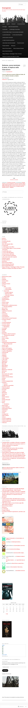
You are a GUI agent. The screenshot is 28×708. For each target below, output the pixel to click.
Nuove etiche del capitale (7, 374)
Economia (4, 332)
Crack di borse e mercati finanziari (9, 318)
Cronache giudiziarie (6, 322)
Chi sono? (13, 23)
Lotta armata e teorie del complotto (8, 42)
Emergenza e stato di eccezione (8, 333)
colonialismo (6, 404)
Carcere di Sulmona (10, 183)
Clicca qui (5, 670)
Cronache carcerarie (14, 179)
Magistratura (4, 361)
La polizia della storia (6, 34)
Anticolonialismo (5, 299)
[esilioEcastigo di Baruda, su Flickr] (7, 637)
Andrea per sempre (6, 283)
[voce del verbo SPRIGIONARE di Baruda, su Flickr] (10, 686)
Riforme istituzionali (8, 343)
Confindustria (5, 315)
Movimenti (4, 371)
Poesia (3, 379)
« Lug (7, 613)
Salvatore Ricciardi (6, 399)
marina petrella (8, 289)
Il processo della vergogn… (19, 552)
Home (3, 23)
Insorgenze (6, 8)
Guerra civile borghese (7, 348)
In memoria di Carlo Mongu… (14, 549)
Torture (3, 412)
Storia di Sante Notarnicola (7, 51)
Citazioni (4, 312)
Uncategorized (5, 414)
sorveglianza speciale (19, 186)
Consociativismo (5, 316)
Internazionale (5, 352)
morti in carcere (15, 185)
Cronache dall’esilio (21, 23)
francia (3, 339)
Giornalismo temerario (20, 570)
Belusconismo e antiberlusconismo (9, 305)
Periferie (4, 378)
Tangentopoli (5, 409)
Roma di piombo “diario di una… (17, 567)
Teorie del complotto (9, 295)
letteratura (4, 355)
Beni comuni (4, 308)
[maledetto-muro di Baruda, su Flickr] (10, 483)
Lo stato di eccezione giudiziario (8, 40)
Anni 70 (3, 285)
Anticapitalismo (5, 298)
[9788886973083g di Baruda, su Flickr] (7, 533)
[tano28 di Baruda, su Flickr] (10, 233)
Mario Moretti (5, 365)
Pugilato (4, 391)
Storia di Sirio (5, 405)
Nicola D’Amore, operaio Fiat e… (18, 563)
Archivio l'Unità (5, 302)
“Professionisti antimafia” (9, 335)
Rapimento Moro (8, 293)
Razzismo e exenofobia (8, 385)
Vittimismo (4, 422)
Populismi (4, 382)
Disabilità (4, 329)
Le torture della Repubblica (17, 34)
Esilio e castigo (5, 338)
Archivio (8, 23)
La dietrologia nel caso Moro (14, 29)
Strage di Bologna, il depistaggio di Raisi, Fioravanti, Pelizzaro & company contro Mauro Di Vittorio (12, 55)
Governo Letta (5, 345)
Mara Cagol (4, 362)
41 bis (5, 321)
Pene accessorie (22, 185)
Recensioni (13, 45)
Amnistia (4, 282)
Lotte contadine (5, 358)
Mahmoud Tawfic (8, 185)
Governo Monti (5, 346)
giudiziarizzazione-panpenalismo (9, 342)
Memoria (4, 368)
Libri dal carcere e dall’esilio (7, 37)
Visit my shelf (4, 654)
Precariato (4, 389)
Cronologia (4, 26)
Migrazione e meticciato (7, 369)
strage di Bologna (6, 406)
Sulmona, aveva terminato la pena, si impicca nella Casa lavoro (11, 67)
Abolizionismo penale (6, 276)
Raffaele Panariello (5, 186)
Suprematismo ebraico (7, 408)
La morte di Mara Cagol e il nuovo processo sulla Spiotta (12, 32)
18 (6, 609)
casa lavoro (16, 183)
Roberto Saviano (5, 396)
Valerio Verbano (5, 415)
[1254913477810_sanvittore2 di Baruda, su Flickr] (10, 437)
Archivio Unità (5, 303)
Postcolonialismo (6, 388)
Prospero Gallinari (5, 45)
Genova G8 (4, 341)
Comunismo (4, 313)
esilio (5, 286)
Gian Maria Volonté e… (10, 560)
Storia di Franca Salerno (6, 48)
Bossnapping (6, 326)
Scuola (3, 401)
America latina (5, 280)
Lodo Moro (4, 356)
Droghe (3, 331)
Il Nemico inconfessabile (7, 349)
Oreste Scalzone (5, 375)
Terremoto (4, 411)
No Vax (3, 372)
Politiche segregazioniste (7, 381)
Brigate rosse (5, 309)
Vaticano (4, 417)
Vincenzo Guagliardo (6, 418)
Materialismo (5, 366)
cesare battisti (8, 288)
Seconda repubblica (8, 306)
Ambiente (4, 279)
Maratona (4, 364)
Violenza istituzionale (6, 419)
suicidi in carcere (5, 187)
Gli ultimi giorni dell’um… (16, 541)
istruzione (4, 353)
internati (20, 183)
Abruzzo (4, 278)
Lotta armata (6, 290)
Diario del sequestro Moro (13, 26)
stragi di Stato (7, 296)
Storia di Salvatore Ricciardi (18, 48)
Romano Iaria (12, 186)
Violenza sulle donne (6, 421)
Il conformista (4, 29)
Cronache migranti (6, 323)
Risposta (11, 187)
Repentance (4, 394)
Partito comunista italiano (7, 376)
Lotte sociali (4, 359)
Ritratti (3, 395)
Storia (3, 402)
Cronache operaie (6, 325)
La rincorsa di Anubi (6, 451)
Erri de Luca (4, 336)
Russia (3, 398)
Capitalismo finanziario (7, 310)
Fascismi (5, 384)
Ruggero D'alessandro (10, 538)
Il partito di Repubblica (7, 351)
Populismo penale (20, 42)
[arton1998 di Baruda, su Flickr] (7, 599)
